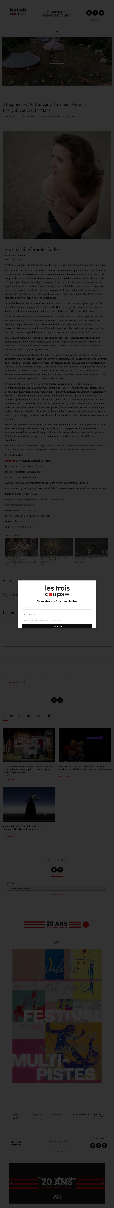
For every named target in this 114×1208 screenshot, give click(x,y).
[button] (93, 583)
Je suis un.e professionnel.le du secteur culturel (42, 621)
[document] (57, 604)
